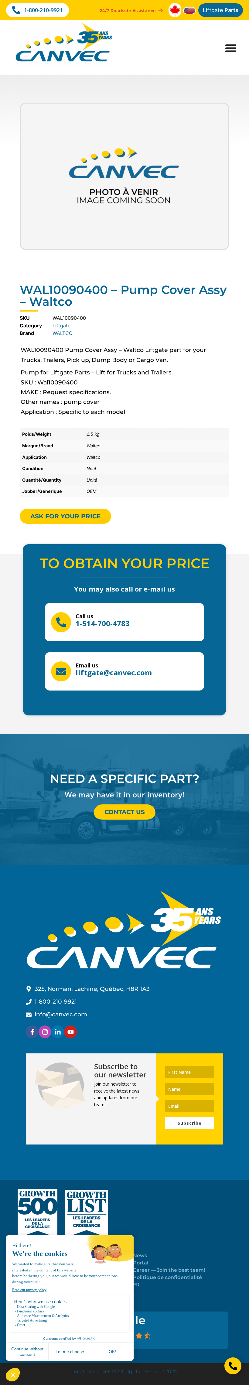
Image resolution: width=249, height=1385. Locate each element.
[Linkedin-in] (57, 1031)
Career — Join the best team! (169, 1270)
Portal (140, 1263)
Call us (84, 616)
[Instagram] (45, 1031)
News (140, 1255)
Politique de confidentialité (167, 1277)
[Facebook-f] (32, 1031)
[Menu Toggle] (231, 48)
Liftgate (220, 10)
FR (136, 1285)
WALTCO (63, 333)
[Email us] (61, 671)
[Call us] (61, 622)
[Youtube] (70, 1031)
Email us (87, 665)
